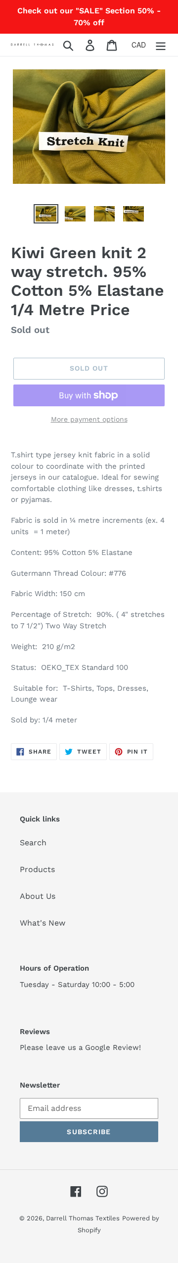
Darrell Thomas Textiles (83, 1218)
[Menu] (161, 45)
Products (37, 869)
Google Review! (113, 1047)
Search (33, 842)
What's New (42, 923)
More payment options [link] (89, 419)
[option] (45, 215)
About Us (37, 896)
